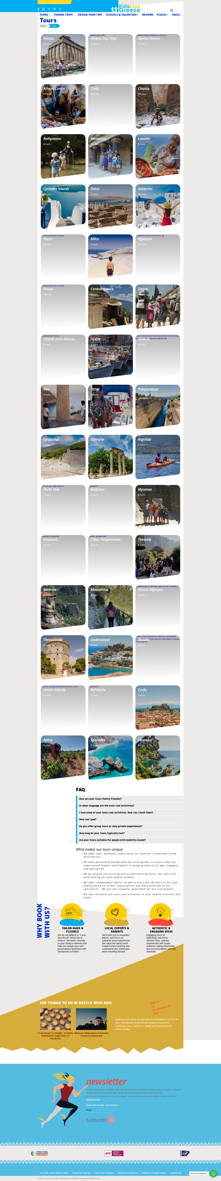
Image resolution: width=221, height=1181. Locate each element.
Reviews (147, 15)
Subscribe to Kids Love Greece (102, 1105)
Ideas (176, 15)
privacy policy (93, 1099)
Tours (43, 15)
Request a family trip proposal (54, 2)
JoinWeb (74, 1178)
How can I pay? (87, 819)
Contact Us (175, 1173)
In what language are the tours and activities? (106, 805)
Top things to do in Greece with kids (76, 1002)
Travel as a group (81, 1173)
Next (106, 1023)
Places (162, 15)
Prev (41, 1023)
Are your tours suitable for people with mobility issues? (112, 840)
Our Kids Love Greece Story (54, 1173)
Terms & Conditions (128, 1173)
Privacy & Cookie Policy (154, 1173)
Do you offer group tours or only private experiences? (110, 826)
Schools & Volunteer (121, 15)
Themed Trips (63, 15)
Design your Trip (90, 15)
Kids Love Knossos (104, 1173)
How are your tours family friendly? (100, 799)
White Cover (95, 1178)
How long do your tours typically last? (102, 833)
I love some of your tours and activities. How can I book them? (116, 812)
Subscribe (96, 1120)
